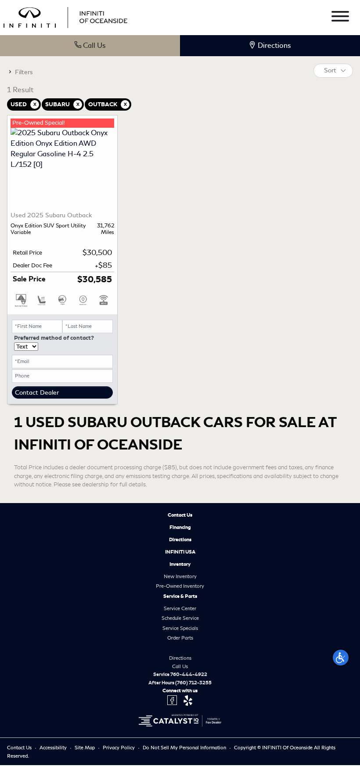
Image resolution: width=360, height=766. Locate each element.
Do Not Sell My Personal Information (185, 747)
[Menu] (340, 17)
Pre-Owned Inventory (180, 586)
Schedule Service (180, 618)
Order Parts (180, 638)
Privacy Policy (119, 747)
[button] (340, 657)
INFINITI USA (180, 552)
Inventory (180, 564)
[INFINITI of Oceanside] (66, 16)
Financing (180, 527)
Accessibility (54, 747)
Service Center (180, 608)
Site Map (85, 747)
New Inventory (180, 576)
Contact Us (180, 515)
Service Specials (180, 628)
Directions (180, 539)
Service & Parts (180, 596)
